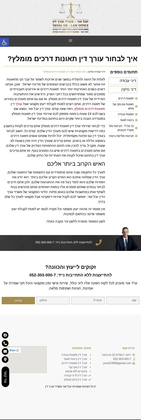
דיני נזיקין (128, 89)
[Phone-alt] (5, 343)
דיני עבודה (128, 81)
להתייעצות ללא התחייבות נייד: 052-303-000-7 (70, 275)
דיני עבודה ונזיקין (96, 71)
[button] (70, 40)
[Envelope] (5, 351)
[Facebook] (5, 335)
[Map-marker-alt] (5, 359)
